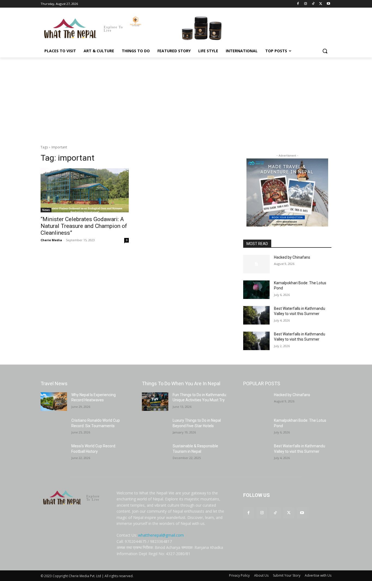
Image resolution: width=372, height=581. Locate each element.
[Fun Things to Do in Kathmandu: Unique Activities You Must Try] (155, 401)
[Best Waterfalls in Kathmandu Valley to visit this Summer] (256, 315)
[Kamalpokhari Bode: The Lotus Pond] (256, 289)
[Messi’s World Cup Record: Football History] (54, 453)
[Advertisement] (186, 98)
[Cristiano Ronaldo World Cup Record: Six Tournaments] (54, 427)
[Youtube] (328, 4)
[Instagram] (306, 4)
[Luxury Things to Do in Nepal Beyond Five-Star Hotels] (155, 427)
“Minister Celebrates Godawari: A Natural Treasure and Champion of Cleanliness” (84, 226)
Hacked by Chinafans (292, 257)
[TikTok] (313, 4)
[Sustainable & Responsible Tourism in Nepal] (155, 453)
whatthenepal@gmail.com (161, 535)
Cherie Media (51, 240)
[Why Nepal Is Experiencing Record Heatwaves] (54, 401)
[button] (324, 50)
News (46, 210)
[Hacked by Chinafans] (256, 264)
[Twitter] (321, 4)
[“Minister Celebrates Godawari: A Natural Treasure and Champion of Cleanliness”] (85, 190)
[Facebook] (298, 4)
